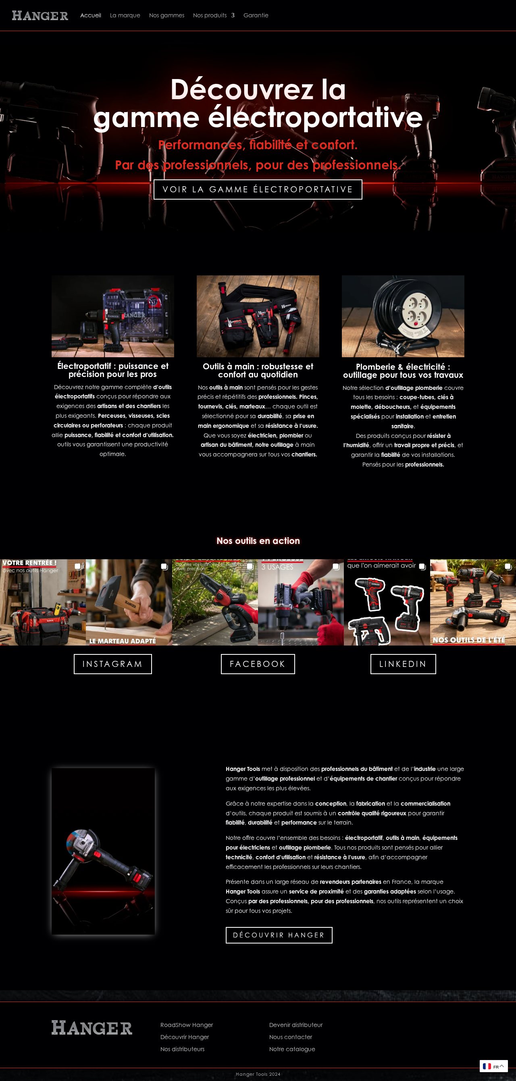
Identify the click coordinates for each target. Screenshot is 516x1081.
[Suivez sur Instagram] (400, 1026)
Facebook (258, 664)
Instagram (113, 664)
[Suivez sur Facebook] (384, 1026)
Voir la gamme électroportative (258, 189)
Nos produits (210, 15)
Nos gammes (166, 15)
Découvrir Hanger (279, 935)
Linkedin (403, 664)
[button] (43, 602)
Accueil (90, 15)
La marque (125, 15)
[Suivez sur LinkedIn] (416, 1026)
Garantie (255, 15)
